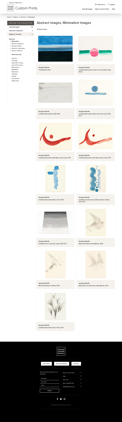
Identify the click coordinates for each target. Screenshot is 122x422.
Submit (50, 390)
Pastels (14, 76)
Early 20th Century (17, 63)
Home (9, 17)
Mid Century (15, 67)
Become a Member (61, 363)
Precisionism (15, 78)
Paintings (14, 74)
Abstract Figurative (17, 44)
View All (18, 34)
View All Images (87, 9)
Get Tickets (46, 363)
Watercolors (15, 81)
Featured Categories (16, 31)
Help (113, 9)
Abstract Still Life (17, 51)
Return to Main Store (15, 2)
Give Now (76, 363)
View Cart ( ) (101, 4)
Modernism (15, 72)
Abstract (12, 39)
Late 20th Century (17, 65)
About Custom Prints (102, 9)
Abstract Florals (16, 46)
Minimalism (15, 41)
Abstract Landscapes (18, 48)
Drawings (14, 61)
